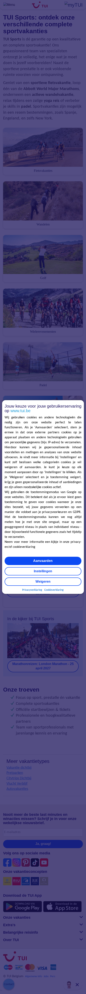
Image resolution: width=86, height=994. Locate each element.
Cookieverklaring (54, 590)
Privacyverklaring (32, 590)
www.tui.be (20, 410)
